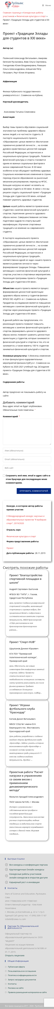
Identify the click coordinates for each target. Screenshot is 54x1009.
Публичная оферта (16, 966)
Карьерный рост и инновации (24, 882)
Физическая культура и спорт (31, 16)
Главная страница (12, 12)
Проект (10, 548)
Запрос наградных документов (22, 979)
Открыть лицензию (14, 955)
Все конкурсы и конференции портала (28, 864)
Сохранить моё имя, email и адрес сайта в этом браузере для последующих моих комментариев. (28, 479)
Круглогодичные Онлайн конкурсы (26, 869)
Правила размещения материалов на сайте (27, 992)
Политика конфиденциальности (22, 975)
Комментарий (11, 416)
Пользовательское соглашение (22, 971)
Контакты (12, 983)
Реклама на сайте (15, 988)
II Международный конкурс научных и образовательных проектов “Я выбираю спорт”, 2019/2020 (26, 520)
